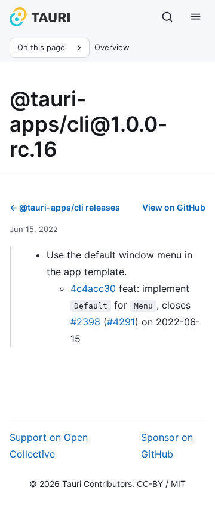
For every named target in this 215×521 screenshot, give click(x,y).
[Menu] (195, 16)
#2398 (85, 322)
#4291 (121, 322)
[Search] (167, 17)
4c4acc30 (93, 288)
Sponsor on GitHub (167, 445)
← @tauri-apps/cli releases (65, 207)
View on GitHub (173, 207)
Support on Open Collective (49, 445)
